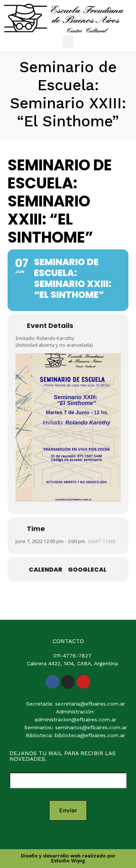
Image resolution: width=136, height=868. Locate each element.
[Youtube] (83, 682)
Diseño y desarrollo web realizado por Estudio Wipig (68, 858)
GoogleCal (87, 569)
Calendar (45, 569)
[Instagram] (68, 682)
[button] (68, 42)
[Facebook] (52, 682)
